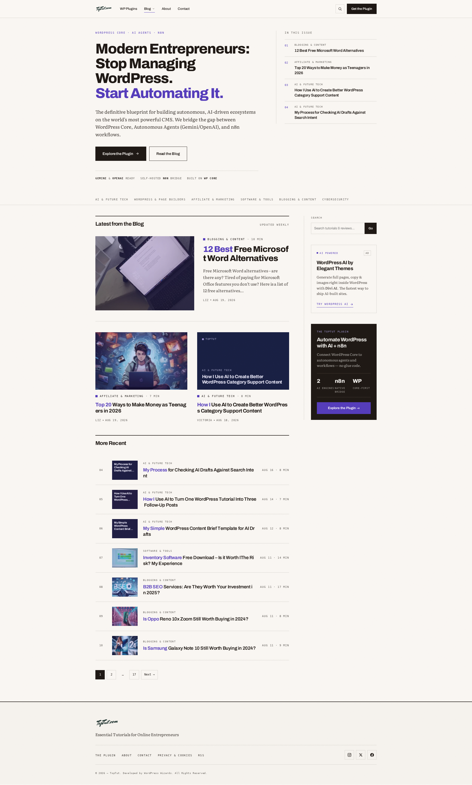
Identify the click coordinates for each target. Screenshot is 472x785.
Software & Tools (257, 199)
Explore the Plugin (118, 154)
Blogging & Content (297, 199)
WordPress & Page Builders (160, 199)
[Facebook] (372, 754)
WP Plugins (128, 9)
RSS (201, 755)
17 (134, 674)
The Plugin (105, 755)
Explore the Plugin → (344, 408)
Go (371, 228)
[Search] (340, 8)
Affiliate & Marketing (213, 199)
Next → (149, 674)
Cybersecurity (335, 199)
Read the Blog (168, 154)
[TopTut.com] (103, 9)
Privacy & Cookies (175, 755)
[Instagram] (349, 754)
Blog (147, 9)
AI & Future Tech (111, 199)
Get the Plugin (361, 9)
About (166, 9)
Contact (184, 9)
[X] (360, 754)
